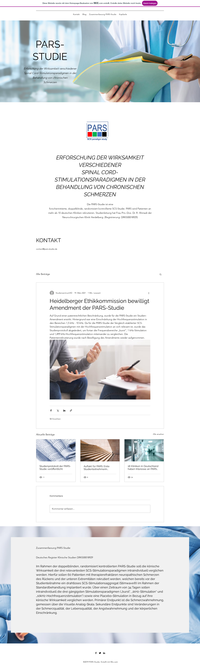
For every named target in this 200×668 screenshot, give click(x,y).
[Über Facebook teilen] (51, 410)
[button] (160, 274)
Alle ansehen (158, 434)
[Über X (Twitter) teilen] (57, 410)
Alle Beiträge (43, 274)
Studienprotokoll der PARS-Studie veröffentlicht (55, 467)
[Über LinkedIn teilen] (64, 410)
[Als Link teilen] (71, 410)
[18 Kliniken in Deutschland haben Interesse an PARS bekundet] (144, 450)
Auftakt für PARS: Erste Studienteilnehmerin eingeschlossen (97, 468)
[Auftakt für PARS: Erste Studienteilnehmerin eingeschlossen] (100, 450)
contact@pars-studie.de (46, 249)
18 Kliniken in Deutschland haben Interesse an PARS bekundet (143, 467)
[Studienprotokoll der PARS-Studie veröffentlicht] (56, 450)
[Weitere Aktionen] (148, 293)
